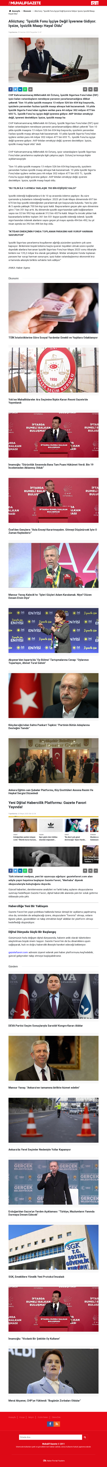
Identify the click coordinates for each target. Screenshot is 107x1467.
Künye (22, 1417)
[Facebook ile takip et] (50, 1424)
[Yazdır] (30, 89)
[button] (85, 89)
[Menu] (97, 3)
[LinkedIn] (20, 89)
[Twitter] (15, 89)
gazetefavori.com (18, 952)
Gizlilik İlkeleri (43, 1417)
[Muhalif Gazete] (24, 3)
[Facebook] (10, 89)
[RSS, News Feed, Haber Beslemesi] (57, 1424)
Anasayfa (12, 1417)
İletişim (31, 1417)
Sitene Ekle (56, 1417)
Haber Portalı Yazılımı (56, 1461)
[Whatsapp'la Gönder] (25, 89)
